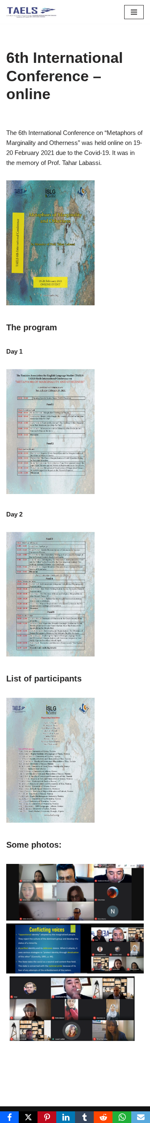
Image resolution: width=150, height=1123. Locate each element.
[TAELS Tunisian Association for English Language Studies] (31, 12)
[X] (28, 1117)
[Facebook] (9, 1117)
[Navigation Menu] (134, 12)
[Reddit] (103, 1117)
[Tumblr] (84, 1117)
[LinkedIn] (65, 1117)
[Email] (140, 1117)
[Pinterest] (47, 1117)
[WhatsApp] (121, 1117)
